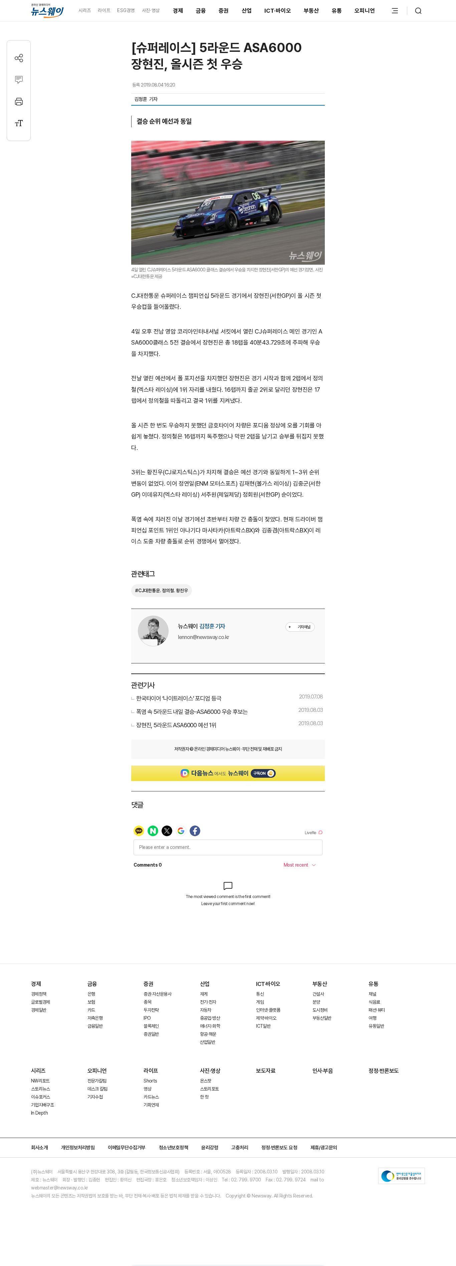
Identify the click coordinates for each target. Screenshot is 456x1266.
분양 (316, 1002)
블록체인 (151, 1026)
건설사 (318, 994)
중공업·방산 (210, 1018)
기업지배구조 (42, 1105)
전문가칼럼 (96, 1081)
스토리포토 (209, 1089)
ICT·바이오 (277, 10)
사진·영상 (151, 10)
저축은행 (94, 1018)
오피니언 (365, 10)
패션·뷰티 (377, 1010)
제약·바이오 (266, 1018)
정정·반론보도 (384, 1070)
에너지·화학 (210, 1026)
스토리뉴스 (40, 1089)
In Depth (39, 1113)
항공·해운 (208, 1034)
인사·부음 (322, 1070)
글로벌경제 (40, 1002)
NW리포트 (40, 1081)
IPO (147, 1018)
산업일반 (207, 1042)
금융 (201, 10)
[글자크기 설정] (19, 123)
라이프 (104, 10)
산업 (247, 10)
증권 (224, 10)
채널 (372, 994)
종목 (147, 1002)
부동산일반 (321, 1018)
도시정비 (319, 1010)
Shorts (150, 1081)
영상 (147, 1089)
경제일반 (38, 1010)
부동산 (311, 10)
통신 (260, 994)
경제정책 (38, 994)
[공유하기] (19, 58)
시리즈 (84, 10)
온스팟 (205, 1081)
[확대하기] (228, 146)
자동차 (205, 1010)
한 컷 (204, 1097)
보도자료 (265, 1070)
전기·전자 (208, 1002)
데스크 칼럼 (97, 1089)
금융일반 (94, 1026)
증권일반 (151, 1034)
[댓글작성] (19, 80)
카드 (91, 1010)
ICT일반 (263, 1026)
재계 (204, 994)
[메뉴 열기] (395, 10)
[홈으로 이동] (47, 10)
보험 (91, 1002)
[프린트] (19, 101)
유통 (337, 10)
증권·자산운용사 (157, 994)
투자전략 (151, 1010)
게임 (260, 1002)
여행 (372, 1018)
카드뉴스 (151, 1097)
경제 (178, 10)
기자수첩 (94, 1097)
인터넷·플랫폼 (268, 1010)
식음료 (374, 1002)
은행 (91, 994)
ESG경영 (126, 10)
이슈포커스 (40, 1097)
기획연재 (151, 1105)
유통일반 (376, 1026)
